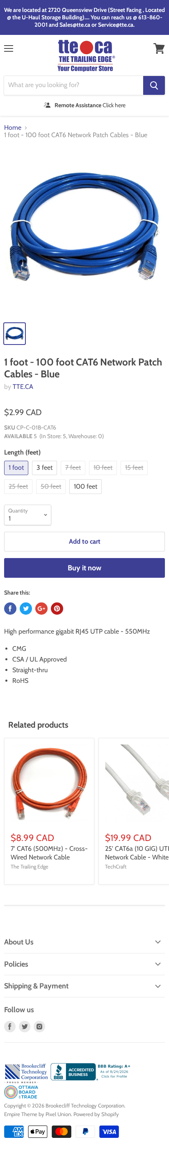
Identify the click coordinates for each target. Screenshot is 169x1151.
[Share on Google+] (41, 608)
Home (12, 127)
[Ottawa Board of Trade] (21, 1097)
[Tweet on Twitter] (26, 608)
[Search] (154, 85)
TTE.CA (23, 387)
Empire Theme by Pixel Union (37, 1114)
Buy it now (84, 567)
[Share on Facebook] (10, 608)
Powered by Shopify (96, 1114)
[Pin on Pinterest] (57, 608)
